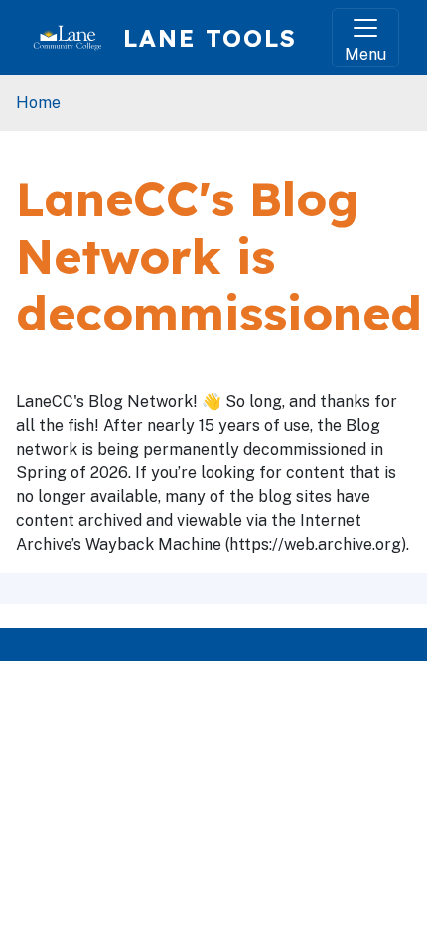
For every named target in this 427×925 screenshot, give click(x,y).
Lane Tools (210, 38)
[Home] (75, 38)
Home (38, 102)
